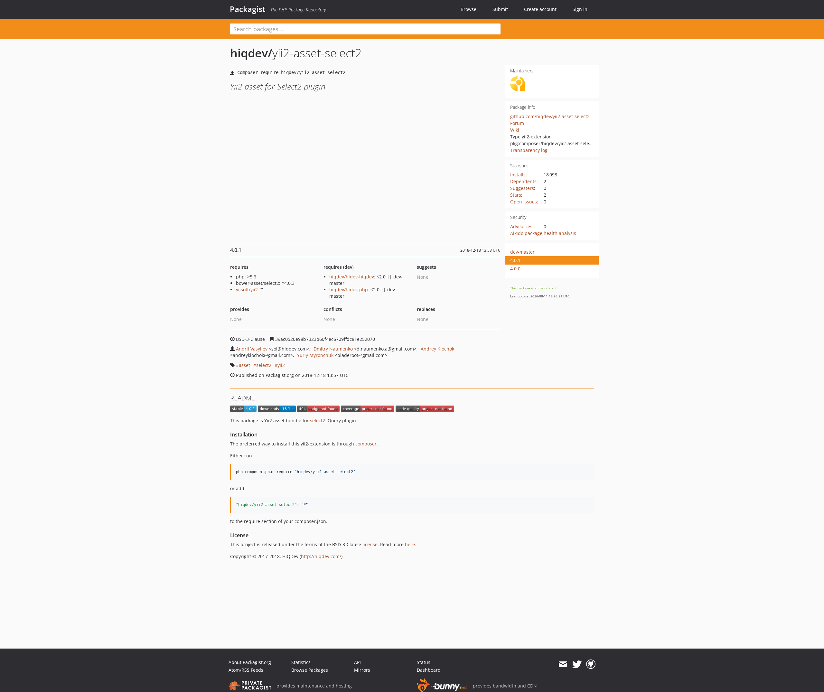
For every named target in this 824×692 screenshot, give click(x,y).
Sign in (580, 9)
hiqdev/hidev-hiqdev (351, 277)
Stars (515, 195)
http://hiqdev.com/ (321, 556)
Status (423, 662)
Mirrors (362, 670)
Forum (517, 123)
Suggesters (522, 188)
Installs (518, 175)
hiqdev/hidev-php (348, 289)
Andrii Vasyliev (251, 349)
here (410, 544)
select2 (263, 365)
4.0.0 (515, 269)
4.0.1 (515, 260)
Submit (500, 9)
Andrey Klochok (437, 349)
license (370, 544)
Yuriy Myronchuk (315, 355)
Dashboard (429, 670)
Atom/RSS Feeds (246, 670)
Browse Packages (309, 670)
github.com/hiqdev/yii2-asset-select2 (550, 116)
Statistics (301, 662)
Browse (468, 9)
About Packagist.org (250, 662)
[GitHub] (590, 664)
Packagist (248, 9)
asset (244, 365)
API (357, 662)
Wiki (514, 130)
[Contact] (562, 664)
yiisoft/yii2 (247, 289)
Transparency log (529, 150)
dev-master (522, 252)
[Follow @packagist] (577, 664)
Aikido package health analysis (543, 233)
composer (366, 444)
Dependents (523, 181)
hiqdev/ (251, 53)
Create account (540, 9)
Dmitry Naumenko (333, 349)
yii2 (281, 365)
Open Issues (523, 202)
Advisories (521, 226)
